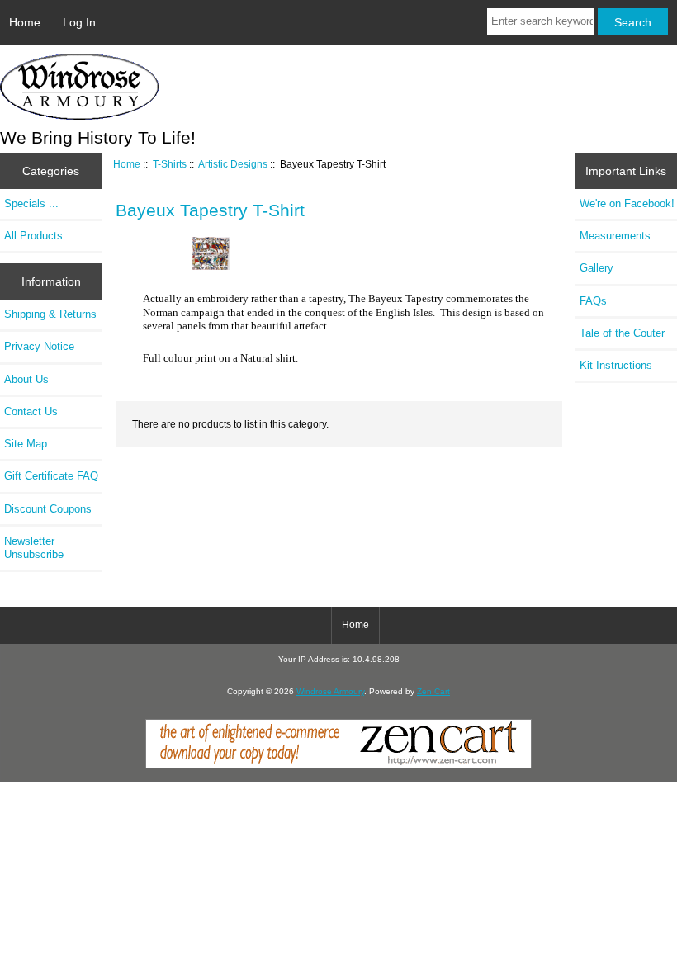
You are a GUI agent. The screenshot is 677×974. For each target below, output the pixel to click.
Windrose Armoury (330, 691)
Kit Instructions (616, 365)
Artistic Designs (232, 163)
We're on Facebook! (627, 203)
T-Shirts (170, 163)
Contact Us (31, 411)
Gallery (596, 268)
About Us (26, 379)
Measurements (615, 235)
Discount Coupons (48, 509)
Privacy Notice (39, 346)
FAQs (593, 301)
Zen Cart (433, 691)
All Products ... (40, 235)
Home (24, 22)
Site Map (25, 443)
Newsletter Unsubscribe (34, 547)
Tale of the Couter (622, 333)
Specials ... (31, 203)
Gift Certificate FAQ (51, 476)
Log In (79, 22)
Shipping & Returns (50, 314)
